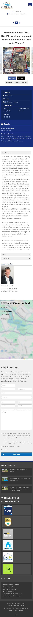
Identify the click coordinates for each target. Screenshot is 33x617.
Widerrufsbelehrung (22, 608)
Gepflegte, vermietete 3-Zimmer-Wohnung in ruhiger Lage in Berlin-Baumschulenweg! (20, 489)
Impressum (7, 608)
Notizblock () (10, 82)
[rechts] (19, 22)
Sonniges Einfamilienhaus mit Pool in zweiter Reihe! (20, 479)
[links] (13, 22)
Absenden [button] (16, 454)
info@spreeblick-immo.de (9, 291)
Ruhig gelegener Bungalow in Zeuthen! (18, 470)
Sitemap (20, 610)
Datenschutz (13, 610)
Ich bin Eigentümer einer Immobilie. (11, 446)
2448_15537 (6, 111)
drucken (25, 82)
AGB (13, 608)
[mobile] (30, 4)
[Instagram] (16, 615)
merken (18, 82)
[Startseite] (7, 5)
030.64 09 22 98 (17, 11)
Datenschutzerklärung (14, 433)
